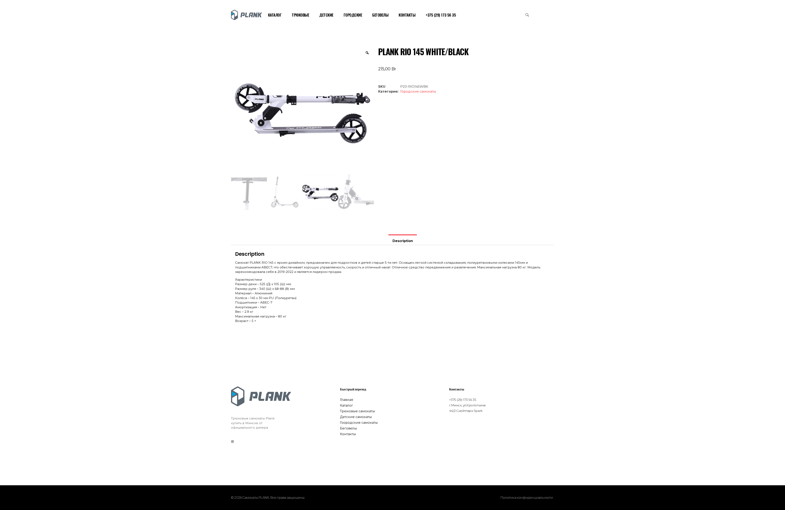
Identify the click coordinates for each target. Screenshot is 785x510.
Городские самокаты (418, 91)
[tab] (402, 239)
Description (402, 241)
